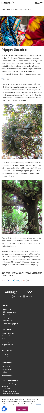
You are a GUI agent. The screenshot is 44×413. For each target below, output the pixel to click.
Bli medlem (5, 354)
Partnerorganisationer (9, 342)
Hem (3, 9)
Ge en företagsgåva (10, 324)
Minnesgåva (7, 318)
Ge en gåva (7, 309)
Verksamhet (7, 362)
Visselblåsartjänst (7, 375)
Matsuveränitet (7, 336)
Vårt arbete (6, 329)
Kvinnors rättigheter (8, 333)
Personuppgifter (7, 369)
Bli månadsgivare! (9, 312)
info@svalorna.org (13, 393)
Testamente (7, 321)
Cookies (4, 372)
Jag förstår (22, 409)
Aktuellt (9, 9)
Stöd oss (5, 305)
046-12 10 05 (11, 391)
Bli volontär (5, 357)
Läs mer (38, 404)
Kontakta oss (6, 366)
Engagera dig (7, 350)
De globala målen (7, 345)
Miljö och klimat (7, 339)
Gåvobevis (6, 315)
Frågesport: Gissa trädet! (23, 9)
